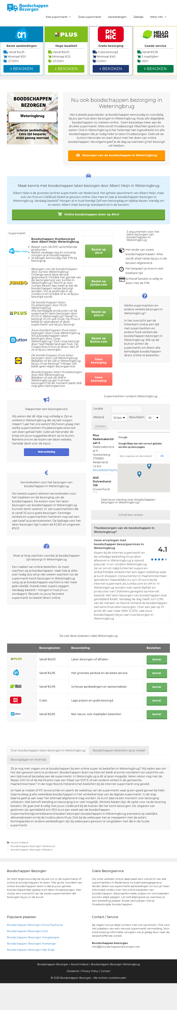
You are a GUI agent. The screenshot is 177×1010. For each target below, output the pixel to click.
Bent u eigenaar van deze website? (136, 456)
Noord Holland (19, 842)
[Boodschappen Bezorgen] (27, 7)
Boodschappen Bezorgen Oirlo (27, 931)
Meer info (156, 16)
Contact (105, 971)
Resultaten (137, 417)
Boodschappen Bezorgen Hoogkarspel (33, 937)
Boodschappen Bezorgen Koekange (31, 943)
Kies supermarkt (56, 16)
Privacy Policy (90, 971)
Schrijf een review (130, 514)
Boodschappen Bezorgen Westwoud (33, 846)
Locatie (98, 408)
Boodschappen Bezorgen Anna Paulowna (35, 925)
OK (162, 456)
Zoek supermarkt (89, 16)
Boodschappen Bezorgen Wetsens (31, 849)
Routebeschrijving (105, 470)
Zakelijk (138, 16)
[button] (149, 466)
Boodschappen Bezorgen (52, 964)
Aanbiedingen (117, 16)
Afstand (98, 417)
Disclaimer (73, 971)
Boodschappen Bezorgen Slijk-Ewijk (30, 949)
